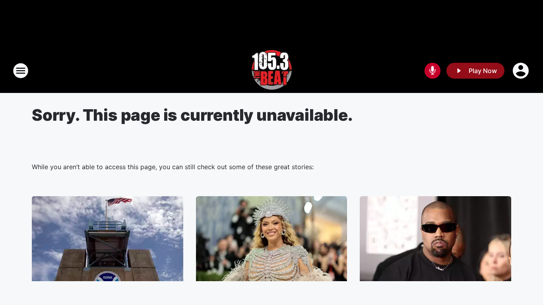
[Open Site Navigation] (21, 71)
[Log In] (521, 71)
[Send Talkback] (432, 71)
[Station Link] (272, 70)
